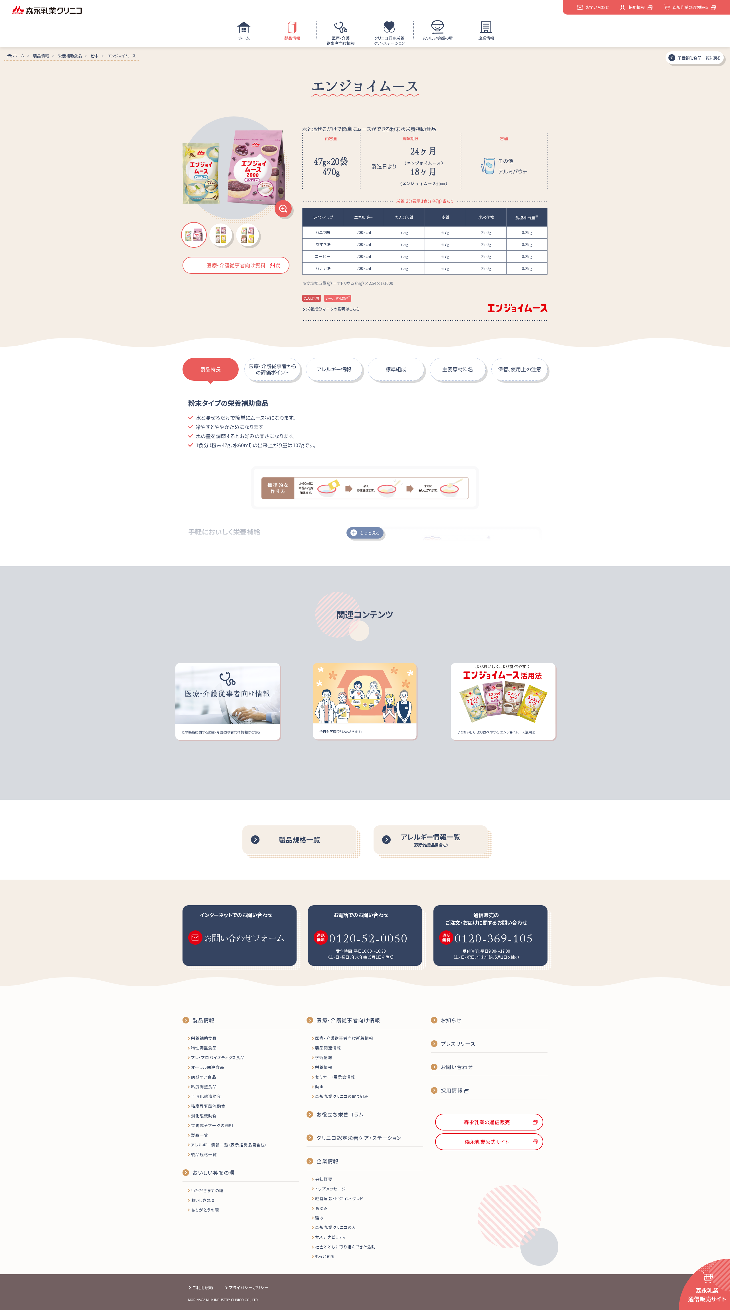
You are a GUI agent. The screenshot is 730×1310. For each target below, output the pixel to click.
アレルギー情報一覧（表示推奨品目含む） (229, 1145)
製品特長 (210, 369)
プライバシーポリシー (249, 1287)
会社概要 (323, 1179)
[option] (235, 169)
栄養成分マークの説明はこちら (333, 309)
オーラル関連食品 (207, 1067)
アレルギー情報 (334, 369)
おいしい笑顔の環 (438, 38)
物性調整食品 (204, 1048)
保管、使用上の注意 (519, 369)
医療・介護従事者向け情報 (341, 40)
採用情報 (637, 7)
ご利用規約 (202, 1287)
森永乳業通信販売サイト (707, 1294)
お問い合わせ (597, 7)
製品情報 (292, 38)
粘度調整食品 (204, 1086)
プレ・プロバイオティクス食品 (218, 1057)
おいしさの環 (203, 1200)
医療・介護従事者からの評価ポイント (272, 369)
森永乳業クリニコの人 (335, 1227)
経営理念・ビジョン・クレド (339, 1198)
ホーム (244, 38)
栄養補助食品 (204, 1038)
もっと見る (370, 533)
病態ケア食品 (203, 1077)
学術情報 (323, 1057)
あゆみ (321, 1208)
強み (319, 1218)
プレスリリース (458, 1043)
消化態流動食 (204, 1115)
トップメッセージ (330, 1189)
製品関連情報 (328, 1048)
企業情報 (486, 38)
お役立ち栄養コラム (340, 1114)
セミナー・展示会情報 (335, 1077)
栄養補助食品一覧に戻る (699, 58)
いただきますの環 (207, 1190)
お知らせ (451, 1020)
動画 (319, 1086)
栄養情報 (323, 1067)
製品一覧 (199, 1135)
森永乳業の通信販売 (690, 7)
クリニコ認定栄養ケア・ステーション (389, 40)
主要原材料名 (457, 369)
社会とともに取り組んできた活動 (345, 1246)
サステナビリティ (330, 1237)
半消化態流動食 (206, 1096)
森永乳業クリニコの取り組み (341, 1096)
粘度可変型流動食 (208, 1106)
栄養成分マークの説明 (212, 1125)
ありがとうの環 (205, 1210)
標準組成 (396, 369)
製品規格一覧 (204, 1154)
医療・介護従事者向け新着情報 (344, 1038)
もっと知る (324, 1256)
